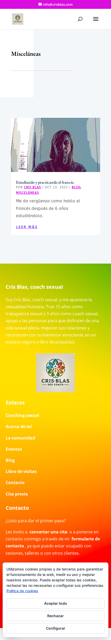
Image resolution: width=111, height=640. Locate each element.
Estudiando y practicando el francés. (45, 182)
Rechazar (55, 616)
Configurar (55, 628)
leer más (27, 227)
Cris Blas (32, 187)
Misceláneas (27, 193)
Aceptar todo (55, 603)
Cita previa (17, 494)
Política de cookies (22, 591)
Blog (76, 187)
